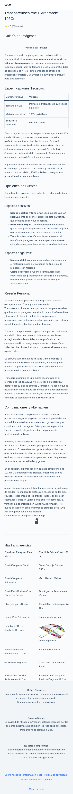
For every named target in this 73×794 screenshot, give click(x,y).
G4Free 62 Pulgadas (15, 662)
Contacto (47, 779)
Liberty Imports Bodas (16, 604)
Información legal (32, 774)
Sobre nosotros (13, 774)
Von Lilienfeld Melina (50, 578)
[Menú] (67, 5)
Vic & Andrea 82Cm (49, 649)
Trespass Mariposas (50, 617)
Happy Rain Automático (17, 617)
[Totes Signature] (52, 631)
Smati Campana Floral (16, 565)
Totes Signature (47, 640)
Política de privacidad (55, 774)
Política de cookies (31, 779)
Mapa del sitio (36, 789)
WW (7, 5)
